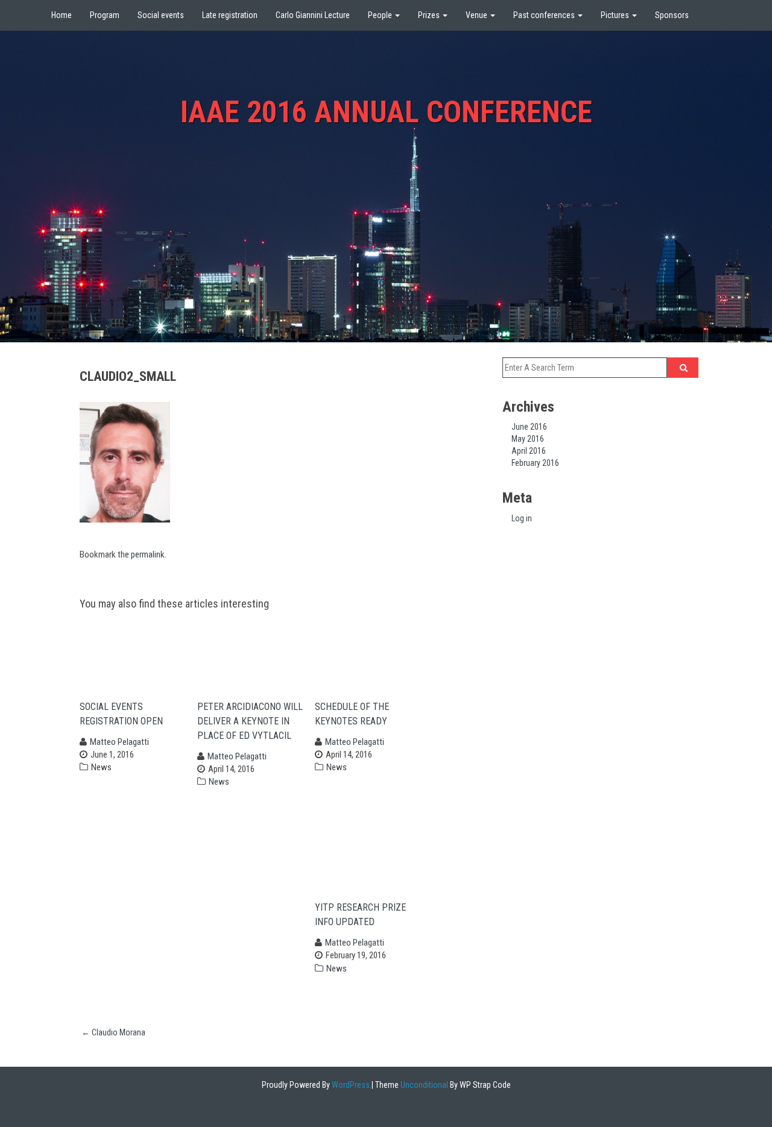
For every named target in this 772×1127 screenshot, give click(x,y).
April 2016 (528, 451)
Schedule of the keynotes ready (356, 714)
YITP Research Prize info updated (360, 915)
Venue (477, 15)
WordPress (350, 1085)
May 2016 (527, 439)
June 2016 (529, 427)
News (101, 767)
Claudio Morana (113, 1032)
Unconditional (423, 1085)
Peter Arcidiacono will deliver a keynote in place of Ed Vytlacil (250, 721)
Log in (521, 518)
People (381, 15)
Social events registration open (125, 714)
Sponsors (672, 15)
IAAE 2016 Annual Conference (386, 112)
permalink (148, 554)
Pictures (616, 15)
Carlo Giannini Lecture (313, 15)
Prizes (429, 15)
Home (61, 15)
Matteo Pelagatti (119, 741)
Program (104, 15)
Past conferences (545, 15)
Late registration (230, 15)
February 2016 (535, 463)
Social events (161, 15)
